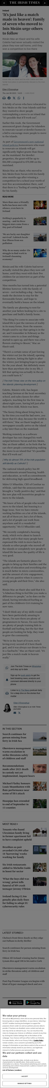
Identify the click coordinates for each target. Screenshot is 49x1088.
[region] (24, 1048)
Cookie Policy (38, 1040)
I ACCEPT (24, 1076)
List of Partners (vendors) (12, 1070)
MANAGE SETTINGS (24, 1083)
